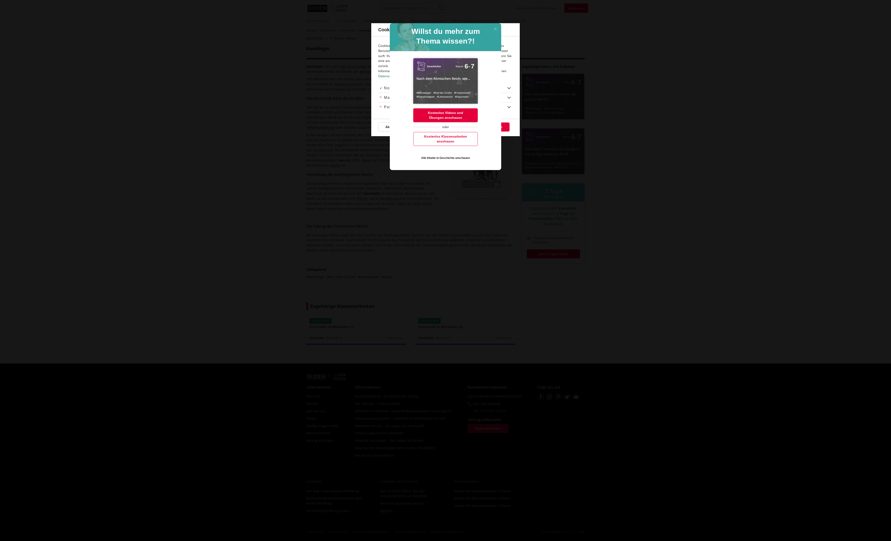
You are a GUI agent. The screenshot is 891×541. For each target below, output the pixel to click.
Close (495, 29)
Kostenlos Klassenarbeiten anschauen (445, 139)
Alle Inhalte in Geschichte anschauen (445, 158)
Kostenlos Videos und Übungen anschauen (445, 115)
